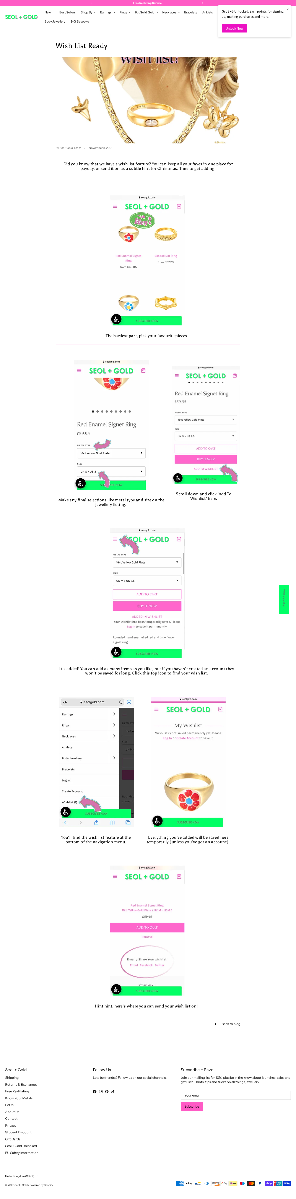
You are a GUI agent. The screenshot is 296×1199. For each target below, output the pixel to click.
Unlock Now (234, 28)
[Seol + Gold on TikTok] (113, 1092)
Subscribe (191, 1106)
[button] (88, 12)
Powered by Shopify (41, 1185)
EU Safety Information (21, 1153)
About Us (12, 1112)
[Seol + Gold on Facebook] (95, 1092)
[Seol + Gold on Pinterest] (107, 1092)
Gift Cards (12, 1139)
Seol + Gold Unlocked (21, 1146)
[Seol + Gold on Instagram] (101, 1092)
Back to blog (231, 1024)
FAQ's (9, 1105)
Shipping (12, 1078)
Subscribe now (284, 599)
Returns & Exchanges (21, 1084)
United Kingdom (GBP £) (19, 1176)
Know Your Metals (19, 1098)
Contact (11, 1118)
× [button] (287, 9)
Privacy (10, 1125)
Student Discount (18, 1132)
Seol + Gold (21, 1185)
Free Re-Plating (17, 1091)
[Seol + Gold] (21, 17)
